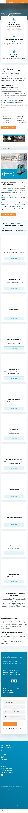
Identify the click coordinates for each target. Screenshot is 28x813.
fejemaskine (12, 100)
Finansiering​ (4, 749)
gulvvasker (19, 104)
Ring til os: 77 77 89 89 (8, 127)
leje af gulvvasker (15, 197)
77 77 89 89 (10, 670)
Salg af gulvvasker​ (5, 745)
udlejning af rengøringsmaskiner (9, 204)
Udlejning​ (3, 754)
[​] (14, 775)
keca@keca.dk (7, 672)
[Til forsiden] (14, 7)
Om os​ (2, 756)
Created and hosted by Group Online (20, 805)
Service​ (3, 750)
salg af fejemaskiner (6, 190)
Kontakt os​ (4, 759)
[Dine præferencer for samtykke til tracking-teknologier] (2, 811)
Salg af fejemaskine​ (6, 747)
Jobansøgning (5, 758)
